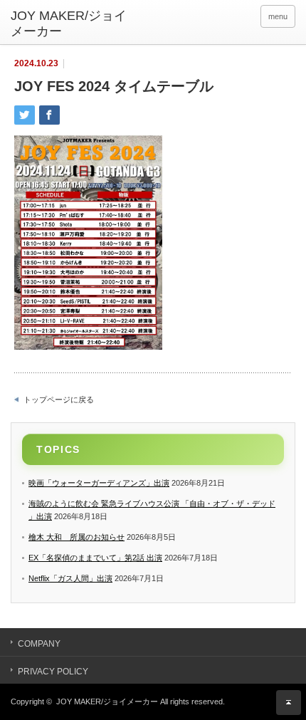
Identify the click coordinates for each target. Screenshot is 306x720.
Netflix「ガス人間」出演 (70, 578)
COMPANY (39, 644)
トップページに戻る (58, 399)
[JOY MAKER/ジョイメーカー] (72, 24)
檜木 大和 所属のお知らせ (76, 537)
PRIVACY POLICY (53, 672)
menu (277, 16)
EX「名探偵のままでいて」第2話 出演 (95, 557)
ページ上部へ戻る (288, 702)
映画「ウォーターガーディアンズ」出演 (98, 483)
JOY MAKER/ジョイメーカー (107, 701)
